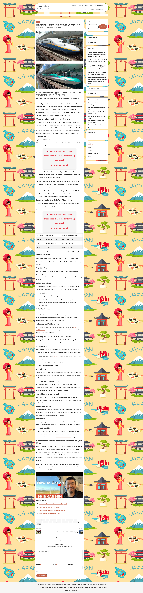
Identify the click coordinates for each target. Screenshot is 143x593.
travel (71, 522)
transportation (65, 522)
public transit (39, 522)
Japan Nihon (43, 6)
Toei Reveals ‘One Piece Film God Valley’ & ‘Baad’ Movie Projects (97, 61)
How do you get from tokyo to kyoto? (49, 513)
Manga (90, 150)
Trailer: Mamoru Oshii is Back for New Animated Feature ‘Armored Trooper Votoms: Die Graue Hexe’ (97, 80)
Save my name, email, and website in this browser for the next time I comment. (53, 571)
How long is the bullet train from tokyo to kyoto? (52, 510)
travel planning (76, 522)
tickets (50, 522)
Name (38, 564)
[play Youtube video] (59, 485)
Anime (89, 147)
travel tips (39, 524)
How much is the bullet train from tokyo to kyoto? (53, 504)
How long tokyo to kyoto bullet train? (49, 507)
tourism (59, 522)
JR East (56, 356)
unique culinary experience (63, 437)
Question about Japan (94, 153)
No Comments (58, 27)
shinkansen (45, 522)
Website (70, 564)
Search (90, 21)
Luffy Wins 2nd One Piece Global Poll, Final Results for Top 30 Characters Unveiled (97, 67)
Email (55, 564)
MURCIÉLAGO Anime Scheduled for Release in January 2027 (97, 73)
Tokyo (38, 22)
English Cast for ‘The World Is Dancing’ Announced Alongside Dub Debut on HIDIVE (97, 54)
